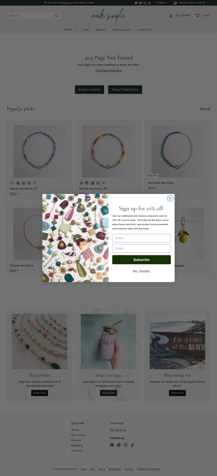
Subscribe (141, 260)
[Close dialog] (170, 198)
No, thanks (141, 271)
